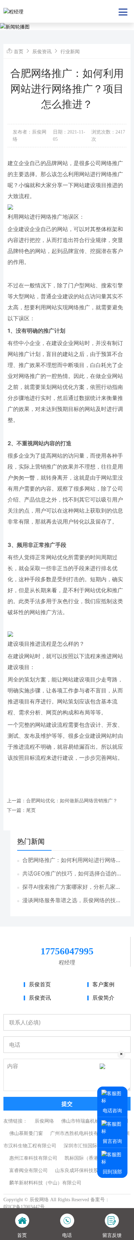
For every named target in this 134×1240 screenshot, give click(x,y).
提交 (67, 1103)
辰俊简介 (103, 998)
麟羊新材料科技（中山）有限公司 (45, 1182)
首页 (18, 51)
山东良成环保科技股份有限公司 (88, 1170)
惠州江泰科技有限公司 (33, 1158)
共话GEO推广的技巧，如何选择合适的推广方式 (72, 873)
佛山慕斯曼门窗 (26, 1133)
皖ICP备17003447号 (24, 1206)
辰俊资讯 (42, 51)
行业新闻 (70, 51)
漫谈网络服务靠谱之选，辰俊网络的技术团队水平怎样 (71, 900)
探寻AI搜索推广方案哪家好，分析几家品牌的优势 (71, 887)
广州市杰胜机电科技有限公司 (81, 1133)
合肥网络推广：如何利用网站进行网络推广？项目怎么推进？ (71, 860)
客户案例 (103, 984)
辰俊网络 (44, 1121)
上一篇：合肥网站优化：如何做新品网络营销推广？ (62, 800)
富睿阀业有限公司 (28, 1170)
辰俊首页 (40, 984)
